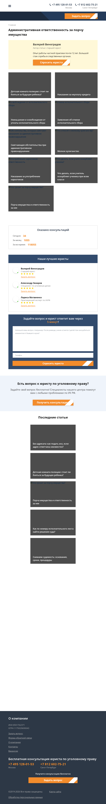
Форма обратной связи (20, 738)
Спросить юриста (51, 62)
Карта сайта (55, 791)
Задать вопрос (81, 16)
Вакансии (13, 751)
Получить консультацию (53, 402)
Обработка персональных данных (25, 797)
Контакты (13, 746)
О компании (14, 742)
